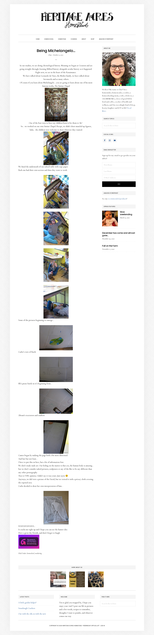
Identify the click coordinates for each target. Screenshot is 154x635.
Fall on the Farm (110, 245)
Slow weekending (126, 213)
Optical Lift (95, 626)
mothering (38, 553)
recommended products (117, 199)
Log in (102, 626)
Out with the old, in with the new (32, 614)
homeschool (30, 553)
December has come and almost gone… (118, 234)
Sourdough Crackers (26, 608)
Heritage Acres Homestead (77, 20)
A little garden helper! (27, 602)
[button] (118, 37)
